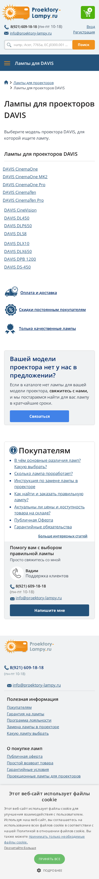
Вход (91, 26)
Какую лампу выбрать (28, 733)
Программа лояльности (29, 720)
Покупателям (19, 707)
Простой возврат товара (30, 762)
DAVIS (20, 169)
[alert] (49, 832)
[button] (49, 870)
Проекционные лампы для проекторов (44, 776)
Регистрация (84, 32)
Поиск (83, 44)
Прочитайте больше (20, 848)
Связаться (39, 416)
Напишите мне (49, 610)
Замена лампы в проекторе (33, 726)
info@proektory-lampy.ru (31, 33)
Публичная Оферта (33, 520)
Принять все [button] (49, 859)
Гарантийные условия (28, 769)
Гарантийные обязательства (43, 526)
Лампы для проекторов (33, 82)
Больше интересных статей (62, 536)
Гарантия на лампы (25, 713)
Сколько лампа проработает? (43, 473)
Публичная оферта (25, 756)
